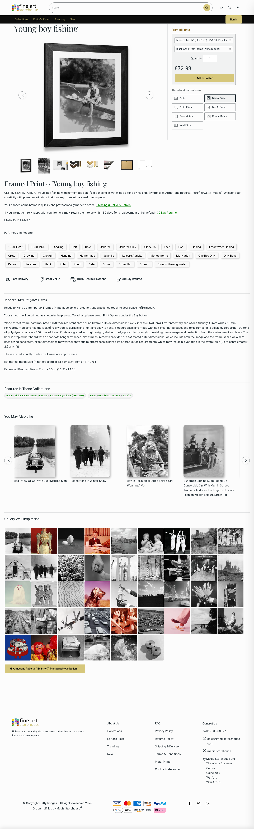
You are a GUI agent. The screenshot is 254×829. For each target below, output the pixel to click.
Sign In (233, 19)
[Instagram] (207, 805)
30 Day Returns (167, 212)
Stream (144, 264)
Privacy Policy (164, 731)
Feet (167, 247)
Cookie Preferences (168, 769)
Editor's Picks (41, 19)
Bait (74, 247)
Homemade (87, 255)
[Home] (28, 7)
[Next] (149, 95)
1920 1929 (15, 247)
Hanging (66, 255)
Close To (150, 247)
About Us (113, 723)
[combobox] (126, 7)
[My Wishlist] (221, 7)
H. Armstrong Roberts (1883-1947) (67, 395)
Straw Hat (125, 264)
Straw (106, 264)
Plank (48, 264)
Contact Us (210, 723)
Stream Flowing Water (172, 264)
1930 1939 (38, 247)
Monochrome (159, 255)
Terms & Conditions (168, 754)
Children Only (127, 247)
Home (9, 395)
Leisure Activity (132, 255)
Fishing (196, 247)
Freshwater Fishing (221, 247)
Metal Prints (163, 761)
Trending (60, 19)
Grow (11, 255)
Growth (48, 255)
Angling (59, 247)
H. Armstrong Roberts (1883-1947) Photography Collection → (45, 668)
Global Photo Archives (26, 395)
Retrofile (43, 395)
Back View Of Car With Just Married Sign (40, 481)
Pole (62, 264)
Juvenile (108, 255)
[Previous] (22, 95)
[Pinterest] (198, 805)
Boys (88, 247)
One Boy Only (206, 255)
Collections (21, 19)
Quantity (196, 58)
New (72, 19)
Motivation (183, 255)
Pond (77, 264)
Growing (29, 255)
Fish (180, 247)
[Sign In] (238, 7)
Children (105, 247)
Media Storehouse (68, 808)
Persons (31, 264)
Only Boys (230, 255)
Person (12, 264)
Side (92, 264)
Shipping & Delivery (167, 746)
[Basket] (229, 7)
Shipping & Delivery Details (113, 205)
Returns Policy (164, 739)
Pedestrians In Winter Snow (88, 481)
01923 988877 (216, 731)
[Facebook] (189, 805)
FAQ (157, 723)
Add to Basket (204, 78)
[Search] (206, 7)
